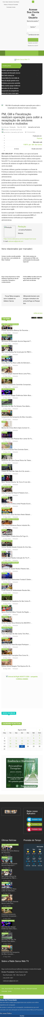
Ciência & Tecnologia (8, 389)
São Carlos (38, 144)
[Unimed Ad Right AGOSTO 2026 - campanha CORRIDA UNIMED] (22, 690)
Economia (5, 356)
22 (33, 743)
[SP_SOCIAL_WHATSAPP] (39, 75)
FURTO (26, 144)
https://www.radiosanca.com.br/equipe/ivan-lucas (20, 239)
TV (3, 475)
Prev (35, 317)
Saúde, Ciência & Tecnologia (10, 324)
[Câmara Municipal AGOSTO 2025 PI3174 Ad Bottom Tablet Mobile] (11, 811)
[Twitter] (39, 68)
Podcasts (6, 4)
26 (16, 746)
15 (33, 741)
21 (28, 743)
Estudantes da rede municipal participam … (16, 644)
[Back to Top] (1, 997)
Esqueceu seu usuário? (33, 45)
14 (28, 741)
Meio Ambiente (6, 454)
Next (41, 317)
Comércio (5, 616)
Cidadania (5, 367)
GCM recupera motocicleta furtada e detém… (17, 579)
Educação (5, 345)
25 (10, 746)
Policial (39, 138)
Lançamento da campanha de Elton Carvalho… (17, 417)
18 (10, 743)
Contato (13, 7)
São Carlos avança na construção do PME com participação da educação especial (31, 259)
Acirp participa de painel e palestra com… (15, 493)
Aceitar (22, 1016)
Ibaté (3, 551)
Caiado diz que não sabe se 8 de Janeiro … (16, 471)
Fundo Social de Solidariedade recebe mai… (16, 590)
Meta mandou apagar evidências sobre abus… (17, 395)
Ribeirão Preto (6, 486)
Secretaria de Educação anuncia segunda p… (17, 341)
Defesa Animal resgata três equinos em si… (16, 666)
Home (4, 1)
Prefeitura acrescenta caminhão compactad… (17, 384)
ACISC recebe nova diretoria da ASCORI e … (17, 623)
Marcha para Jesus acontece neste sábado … (17, 514)
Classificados (16, 1)
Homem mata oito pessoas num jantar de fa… (17, 439)
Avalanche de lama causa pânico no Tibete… (17, 460)
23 (39, 743)
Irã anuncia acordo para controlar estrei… (15, 449)
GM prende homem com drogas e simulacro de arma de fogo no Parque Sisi (31, 299)
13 (22, 741)
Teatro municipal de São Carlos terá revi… (16, 634)
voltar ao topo (38, 313)
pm (30, 144)
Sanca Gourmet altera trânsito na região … (16, 612)
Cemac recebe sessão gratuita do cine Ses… (17, 547)
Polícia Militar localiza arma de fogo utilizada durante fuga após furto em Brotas (32, 278)
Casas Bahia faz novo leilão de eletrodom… (16, 363)
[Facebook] (39, 65)
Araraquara (5, 508)
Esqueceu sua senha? (33, 42)
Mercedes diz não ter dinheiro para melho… (16, 406)
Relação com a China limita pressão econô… (17, 504)
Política (4, 335)
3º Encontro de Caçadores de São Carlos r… (17, 601)
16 (39, 741)
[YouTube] (39, 73)
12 (16, 741)
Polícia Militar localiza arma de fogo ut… (15, 536)
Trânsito (5, 605)
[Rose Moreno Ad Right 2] (22, 773)
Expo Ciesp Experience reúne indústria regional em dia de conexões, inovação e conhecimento (11, 279)
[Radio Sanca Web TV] (22, 59)
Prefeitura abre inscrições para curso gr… (16, 655)
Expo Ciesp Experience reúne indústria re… (16, 525)
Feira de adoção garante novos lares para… (17, 374)
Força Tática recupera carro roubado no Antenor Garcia (12, 298)
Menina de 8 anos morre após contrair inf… (16, 428)
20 (22, 743)
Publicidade (9, 7)
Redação (13, 127)
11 (10, 741)
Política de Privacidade (13, 4)
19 (16, 743)
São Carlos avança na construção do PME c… (17, 352)
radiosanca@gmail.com (15, 241)
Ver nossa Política (6, 1013)
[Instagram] (39, 70)
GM (33, 144)
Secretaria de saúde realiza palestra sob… (16, 569)
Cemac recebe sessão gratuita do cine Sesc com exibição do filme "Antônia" (11, 258)
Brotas (4, 530)
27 (22, 746)
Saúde (4, 421)
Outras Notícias (7, 378)
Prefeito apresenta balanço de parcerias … (16, 330)
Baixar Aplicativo (9, 1)
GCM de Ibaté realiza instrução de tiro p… (16, 558)
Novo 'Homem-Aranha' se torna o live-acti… (17, 482)
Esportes (5, 400)
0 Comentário (30, 132)
